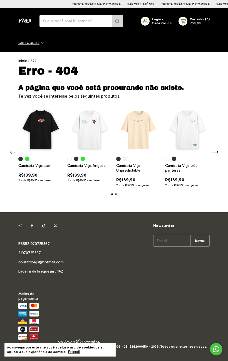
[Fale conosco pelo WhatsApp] (216, 349)
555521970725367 (34, 243)
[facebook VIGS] (32, 225)
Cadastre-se (162, 23)
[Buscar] (117, 21)
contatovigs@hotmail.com (41, 262)
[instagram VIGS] (20, 225)
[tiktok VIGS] (44, 225)
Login (156, 19)
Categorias (28, 43)
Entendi (74, 352)
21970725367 (29, 253)
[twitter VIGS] (55, 225)
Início (22, 61)
